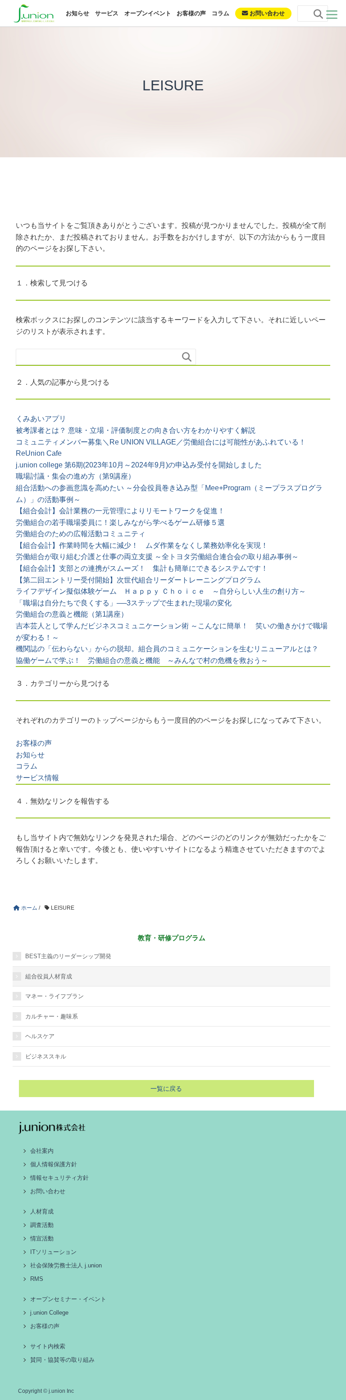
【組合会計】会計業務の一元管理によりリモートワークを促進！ (120, 511)
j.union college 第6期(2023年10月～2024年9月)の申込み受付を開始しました (139, 465)
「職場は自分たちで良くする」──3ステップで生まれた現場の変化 (124, 603)
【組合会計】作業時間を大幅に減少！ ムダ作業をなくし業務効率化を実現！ (142, 545)
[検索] (319, 14)
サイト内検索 (47, 1346)
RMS (36, 1279)
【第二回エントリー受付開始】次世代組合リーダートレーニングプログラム (138, 580)
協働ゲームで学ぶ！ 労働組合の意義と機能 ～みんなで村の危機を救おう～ (142, 660)
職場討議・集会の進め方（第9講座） (75, 476)
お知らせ (77, 13)
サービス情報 (37, 778)
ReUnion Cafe (39, 453)
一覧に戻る (166, 1088)
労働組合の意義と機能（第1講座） (72, 614)
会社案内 (42, 1150)
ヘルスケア (40, 1036)
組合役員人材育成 (48, 976)
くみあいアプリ (41, 418)
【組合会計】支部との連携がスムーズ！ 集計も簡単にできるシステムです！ (142, 568)
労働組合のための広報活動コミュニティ (81, 534)
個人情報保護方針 (53, 1164)
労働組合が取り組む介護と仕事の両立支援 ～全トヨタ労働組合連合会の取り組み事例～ (157, 556)
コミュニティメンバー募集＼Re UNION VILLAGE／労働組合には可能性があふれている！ (161, 442)
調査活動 (42, 1225)
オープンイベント (147, 13)
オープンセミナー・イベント (68, 1299)
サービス (106, 13)
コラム (220, 13)
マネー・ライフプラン (54, 996)
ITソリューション (53, 1252)
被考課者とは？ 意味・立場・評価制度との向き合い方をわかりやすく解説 (135, 430)
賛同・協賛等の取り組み (62, 1359)
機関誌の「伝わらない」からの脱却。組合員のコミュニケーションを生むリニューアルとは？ (167, 649)
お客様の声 (191, 13)
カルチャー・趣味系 (51, 1016)
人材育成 (42, 1211)
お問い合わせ (266, 13)
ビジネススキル (45, 1056)
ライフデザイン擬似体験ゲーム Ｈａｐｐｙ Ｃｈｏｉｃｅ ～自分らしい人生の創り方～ (161, 591)
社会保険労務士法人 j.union (66, 1265)
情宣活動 (42, 1238)
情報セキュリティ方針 (59, 1177)
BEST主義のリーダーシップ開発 (68, 956)
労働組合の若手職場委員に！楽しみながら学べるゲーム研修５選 (120, 522)
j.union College (49, 1312)
